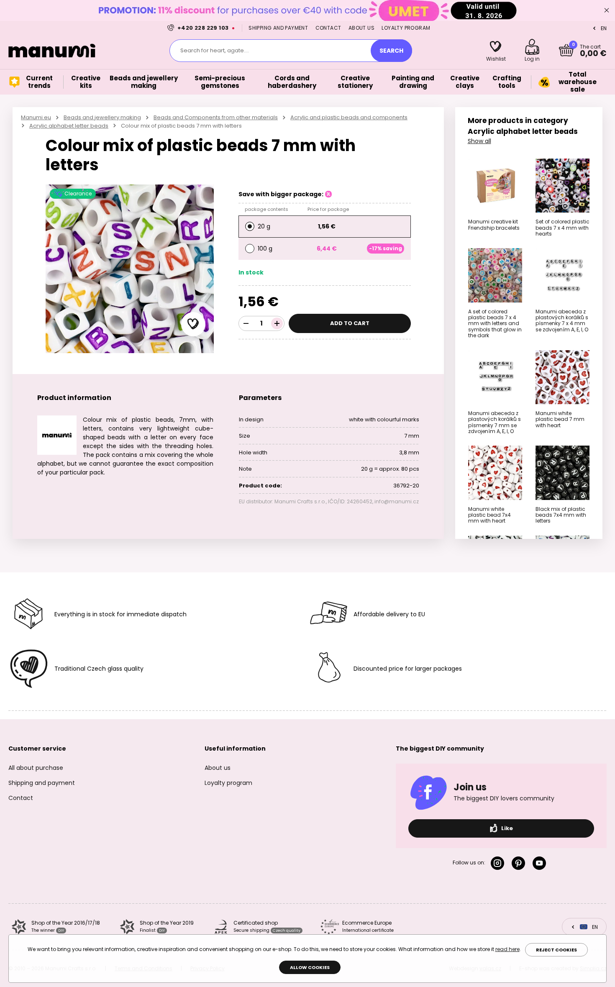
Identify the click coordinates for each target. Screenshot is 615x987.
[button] (193, 324)
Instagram (499, 863)
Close (606, 10)
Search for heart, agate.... (214, 50)
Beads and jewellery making (102, 117)
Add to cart (349, 323)
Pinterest (520, 863)
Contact (328, 27)
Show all (479, 141)
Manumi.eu (36, 117)
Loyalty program (406, 27)
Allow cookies (310, 967)
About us (361, 27)
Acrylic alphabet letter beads (68, 126)
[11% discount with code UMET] (307, 10)
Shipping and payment (278, 27)
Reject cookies (556, 949)
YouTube (541, 863)
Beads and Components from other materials (216, 117)
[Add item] (277, 323)
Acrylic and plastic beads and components (348, 117)
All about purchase (35, 768)
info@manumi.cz (396, 501)
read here (507, 949)
